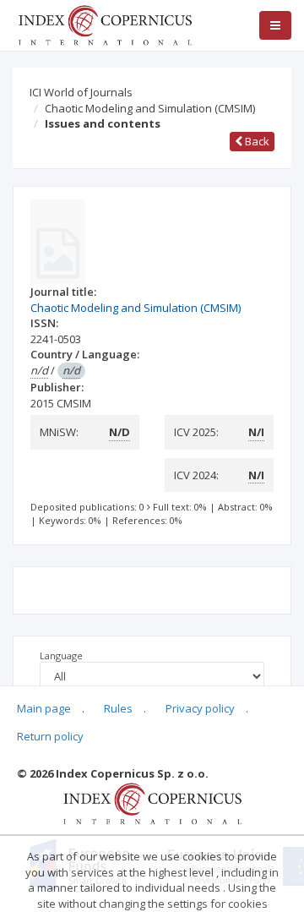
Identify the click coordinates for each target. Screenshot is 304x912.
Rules (118, 708)
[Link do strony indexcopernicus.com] (152, 802)
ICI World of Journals (81, 92)
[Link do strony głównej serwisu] (104, 23)
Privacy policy (200, 708)
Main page (44, 708)
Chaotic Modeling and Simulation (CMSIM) (150, 108)
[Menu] (275, 25)
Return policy (50, 736)
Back (255, 141)
